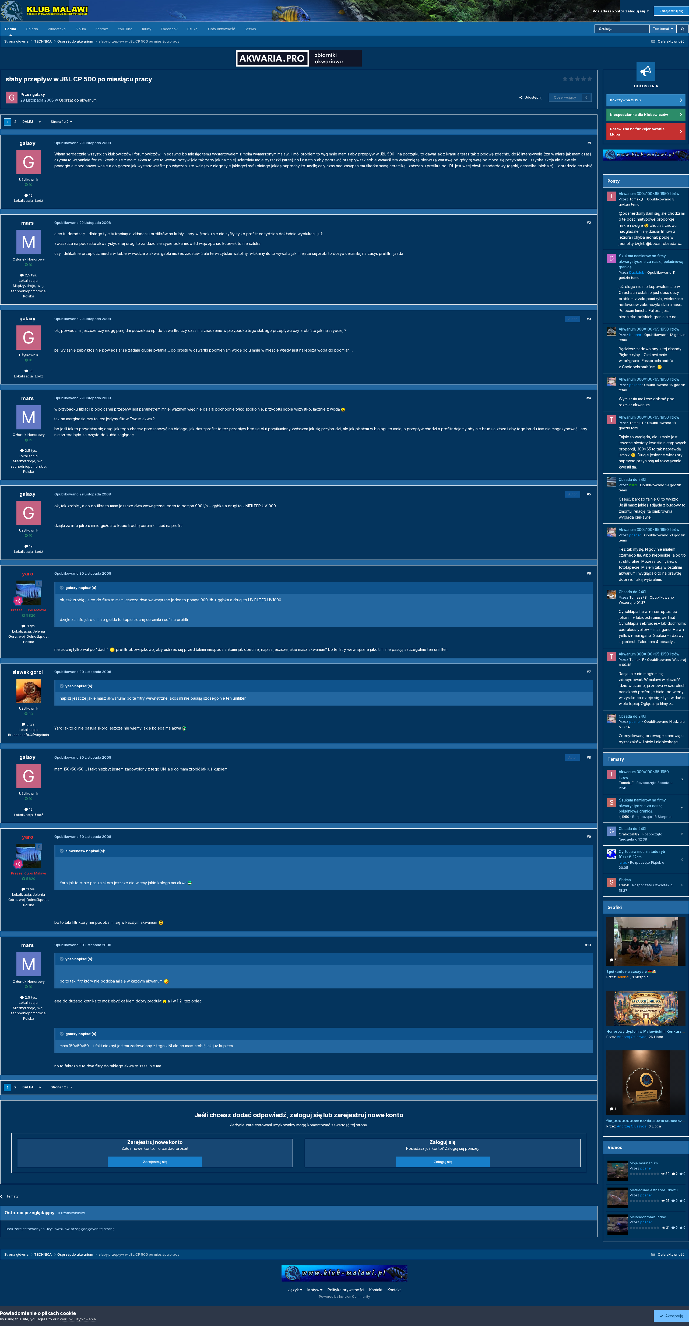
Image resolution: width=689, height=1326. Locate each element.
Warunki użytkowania (78, 1319)
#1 (589, 143)
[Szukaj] (682, 29)
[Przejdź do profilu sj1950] (611, 802)
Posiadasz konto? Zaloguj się (620, 11)
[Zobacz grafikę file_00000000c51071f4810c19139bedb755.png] (646, 1082)
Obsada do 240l (632, 479)
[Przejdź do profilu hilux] (611, 482)
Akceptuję (673, 1316)
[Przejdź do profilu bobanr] (611, 331)
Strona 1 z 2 (60, 122)
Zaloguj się (443, 1162)
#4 (588, 398)
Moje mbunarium (644, 1163)
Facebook (169, 29)
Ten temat (661, 29)
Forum (10, 29)
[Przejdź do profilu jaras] (611, 854)
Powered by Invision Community (344, 1296)
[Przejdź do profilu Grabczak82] (611, 831)
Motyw (313, 1289)
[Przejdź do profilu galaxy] (11, 97)
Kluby (146, 29)
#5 (589, 494)
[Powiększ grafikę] (343, 409)
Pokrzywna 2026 (625, 100)
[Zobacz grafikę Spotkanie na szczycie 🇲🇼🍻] (646, 941)
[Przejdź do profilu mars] (28, 242)
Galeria (32, 29)
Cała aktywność (221, 29)
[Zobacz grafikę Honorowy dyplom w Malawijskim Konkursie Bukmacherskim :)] (646, 1008)
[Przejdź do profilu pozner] (611, 381)
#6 (589, 573)
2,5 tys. (30, 275)
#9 (589, 836)
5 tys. (30, 724)
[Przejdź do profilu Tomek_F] (611, 196)
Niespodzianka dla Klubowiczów (639, 114)
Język (294, 1289)
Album (80, 29)
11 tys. (30, 626)
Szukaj (192, 29)
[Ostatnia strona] (40, 121)
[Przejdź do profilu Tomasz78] (611, 594)
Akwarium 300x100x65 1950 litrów (649, 194)
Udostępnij (532, 97)
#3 (589, 319)
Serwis (250, 29)
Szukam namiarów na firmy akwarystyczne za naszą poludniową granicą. (651, 261)
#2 (589, 222)
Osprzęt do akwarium (78, 100)
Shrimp (625, 880)
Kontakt (102, 29)
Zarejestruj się (671, 11)
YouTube (125, 29)
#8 (589, 757)
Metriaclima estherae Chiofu (654, 1190)
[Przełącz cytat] (62, 587)
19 (30, 195)
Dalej (27, 122)
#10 (588, 945)
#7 (589, 671)
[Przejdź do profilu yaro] (28, 593)
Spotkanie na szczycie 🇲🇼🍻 (631, 971)
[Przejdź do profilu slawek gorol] (28, 691)
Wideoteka (57, 29)
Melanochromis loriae (648, 1217)
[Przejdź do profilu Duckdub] (611, 258)
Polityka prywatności (346, 1289)
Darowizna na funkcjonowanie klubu (637, 131)
